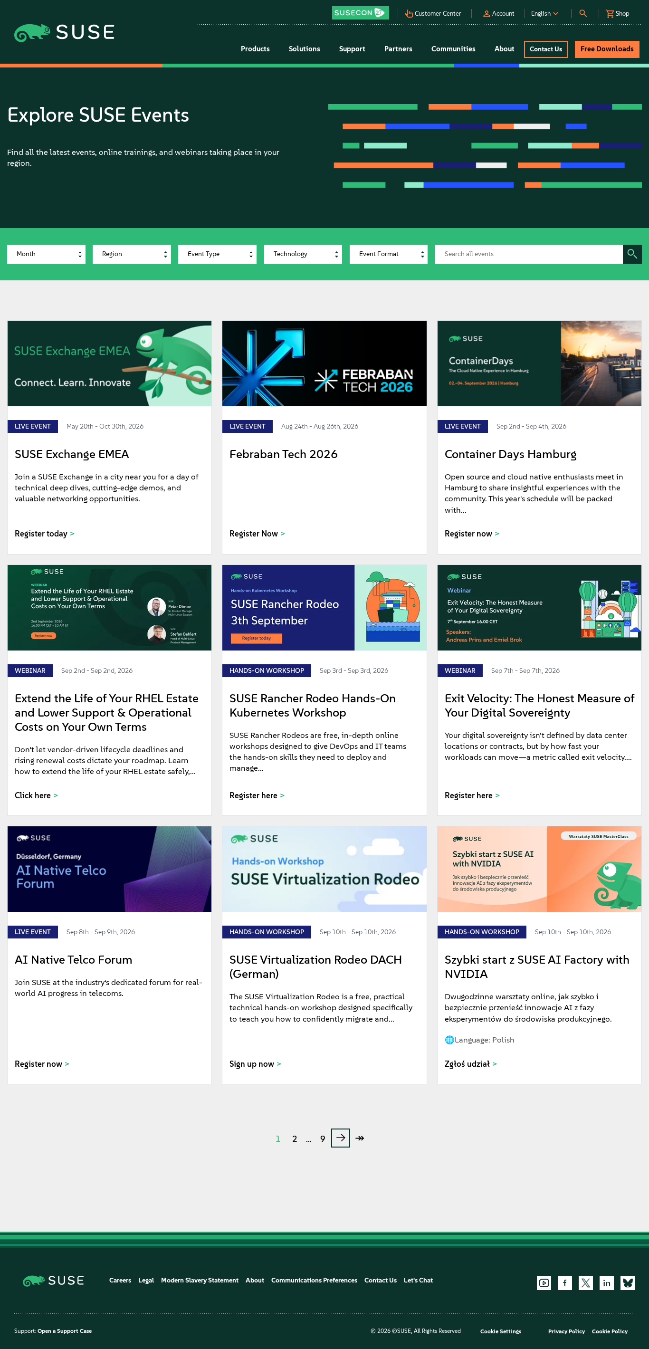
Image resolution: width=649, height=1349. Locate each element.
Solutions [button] (304, 49)
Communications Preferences (314, 1280)
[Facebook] (565, 1283)
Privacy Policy (566, 1331)
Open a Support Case (65, 1331)
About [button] (505, 49)
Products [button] (255, 49)
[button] (363, 9)
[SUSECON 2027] (360, 12)
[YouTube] (544, 1283)
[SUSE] (56, 1280)
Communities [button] (453, 49)
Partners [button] (398, 49)
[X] (586, 1283)
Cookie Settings (500, 1331)
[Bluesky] (627, 1283)
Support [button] (352, 49)
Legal (146, 1280)
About (255, 1280)
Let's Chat (418, 1280)
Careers (120, 1280)
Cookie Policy (610, 1331)
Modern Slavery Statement (200, 1280)
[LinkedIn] (607, 1283)
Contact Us (380, 1280)
